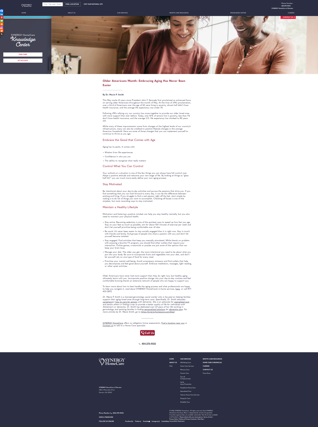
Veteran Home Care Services (189, 395)
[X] (1, 34)
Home (23, 13)
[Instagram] (1, 27)
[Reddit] (1, 30)
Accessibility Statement (177, 421)
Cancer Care (184, 373)
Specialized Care (185, 391)
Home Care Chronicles (212, 362)
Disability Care (185, 402)
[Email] (1, 20)
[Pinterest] (1, 17)
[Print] (1, 24)
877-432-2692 (23, 60)
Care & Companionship (185, 378)
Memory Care (184, 370)
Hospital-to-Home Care (188, 388)
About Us (71, 13)
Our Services (122, 13)
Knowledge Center (238, 13)
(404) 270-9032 (111, 413)
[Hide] (0, 37)
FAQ (170, 366)
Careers (291, 13)
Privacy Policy (173, 419)
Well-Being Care (185, 362)
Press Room (207, 373)
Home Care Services (187, 366)
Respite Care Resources (179, 13)
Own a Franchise (106, 417)
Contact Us (288, 17)
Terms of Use (207, 417)
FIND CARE (23, 54)
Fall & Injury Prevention (185, 383)
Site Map (200, 419)
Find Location (72, 4)
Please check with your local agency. (191, 417)
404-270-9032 (149, 344)
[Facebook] (1, 11)
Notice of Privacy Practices (188, 419)
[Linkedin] (1, 14)
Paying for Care (185, 398)
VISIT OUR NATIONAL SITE (93, 4)
